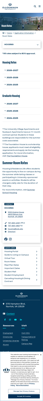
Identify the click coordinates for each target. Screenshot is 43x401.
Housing (9, 44)
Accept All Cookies (24, 396)
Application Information (24, 33)
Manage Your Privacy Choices (24, 391)
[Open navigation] (39, 6)
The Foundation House (17, 156)
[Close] (41, 355)
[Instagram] (10, 319)
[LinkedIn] (21, 319)
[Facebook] (5, 319)
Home (9, 33)
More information (22, 385)
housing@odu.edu (15, 229)
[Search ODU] (35, 6)
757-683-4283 (14, 223)
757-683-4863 (14, 226)
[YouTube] (15, 319)
